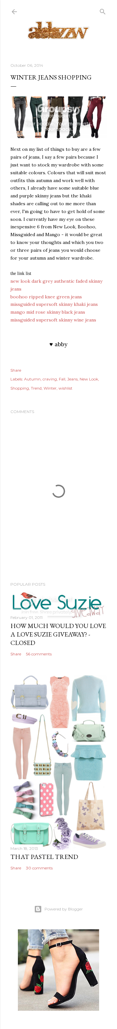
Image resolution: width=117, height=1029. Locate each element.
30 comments (39, 867)
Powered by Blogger (64, 909)
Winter (50, 388)
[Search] (103, 10)
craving (50, 379)
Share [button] (15, 370)
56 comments (39, 653)
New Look (89, 379)
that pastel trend (44, 856)
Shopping (19, 388)
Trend (36, 388)
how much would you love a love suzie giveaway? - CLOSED (58, 634)
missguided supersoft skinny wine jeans (53, 320)
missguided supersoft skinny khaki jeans (54, 304)
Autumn (32, 379)
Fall (62, 379)
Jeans (72, 379)
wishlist (65, 388)
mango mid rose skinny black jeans (47, 312)
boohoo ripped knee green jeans (46, 297)
